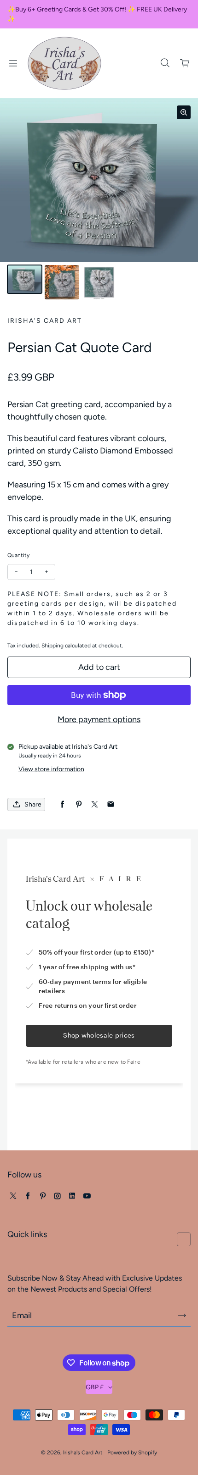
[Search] (164, 63)
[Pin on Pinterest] (78, 804)
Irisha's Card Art (83, 1452)
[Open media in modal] (184, 112)
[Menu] (12, 63)
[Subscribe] (182, 1315)
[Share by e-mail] (110, 804)
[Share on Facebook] (62, 804)
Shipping (52, 645)
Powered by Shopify (132, 1452)
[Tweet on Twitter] (94, 804)
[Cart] (185, 63)
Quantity (18, 555)
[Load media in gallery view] (24, 279)
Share (32, 804)
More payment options (99, 719)
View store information (51, 769)
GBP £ (95, 1387)
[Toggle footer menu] (184, 1239)
